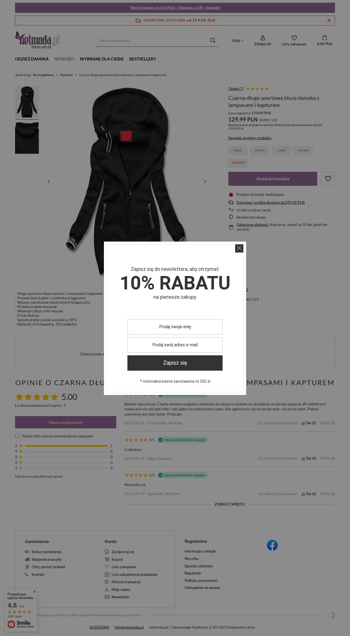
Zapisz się (175, 363)
